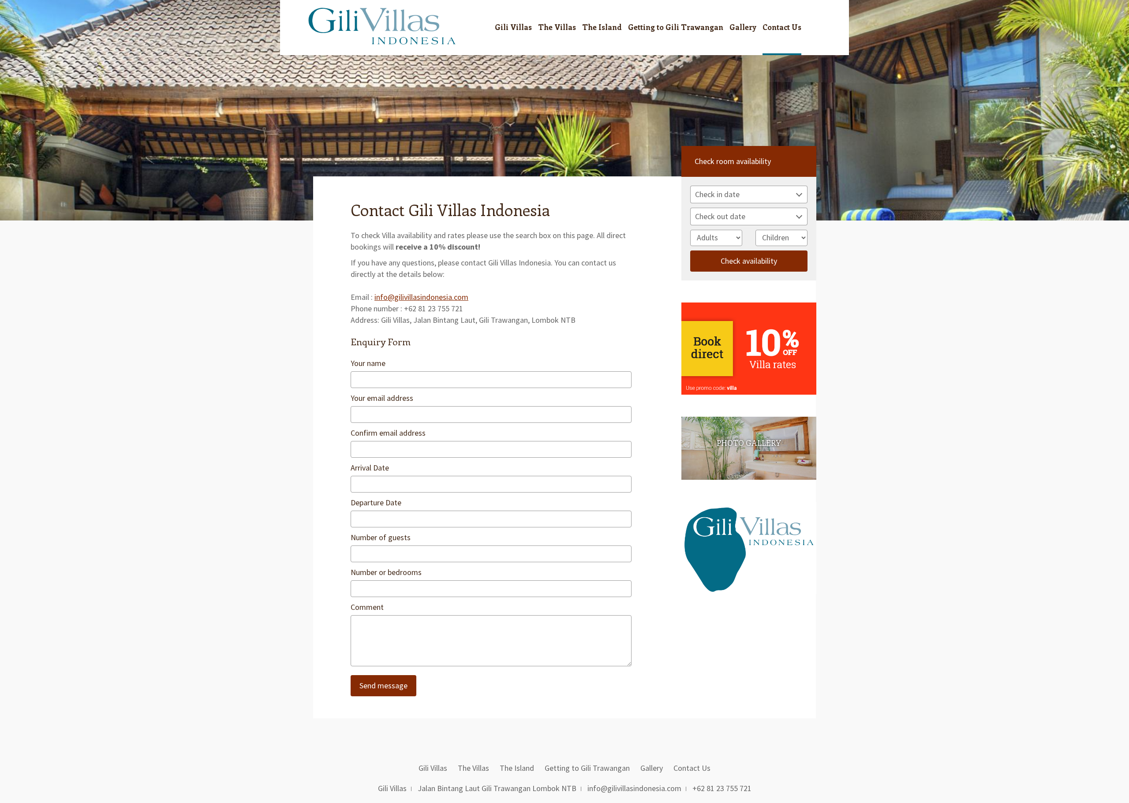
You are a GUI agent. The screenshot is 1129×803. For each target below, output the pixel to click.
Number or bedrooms (386, 572)
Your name (368, 363)
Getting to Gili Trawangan (675, 27)
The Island (602, 27)
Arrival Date (370, 468)
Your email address (382, 398)
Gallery (742, 27)
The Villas (557, 27)
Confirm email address (388, 433)
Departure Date (376, 502)
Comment (367, 607)
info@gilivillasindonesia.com (421, 297)
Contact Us (782, 27)
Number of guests (381, 537)
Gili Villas (513, 27)
